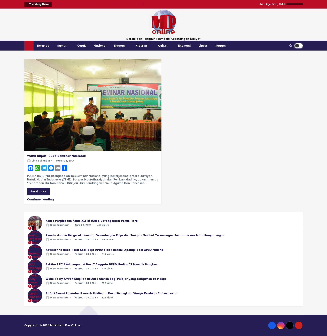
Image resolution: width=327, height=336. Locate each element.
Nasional (100, 45)
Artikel (162, 45)
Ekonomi (184, 45)
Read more (38, 191)
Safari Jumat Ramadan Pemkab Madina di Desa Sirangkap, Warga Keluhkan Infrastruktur (112, 293)
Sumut (61, 45)
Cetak (81, 45)
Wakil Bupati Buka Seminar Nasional (56, 156)
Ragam (220, 45)
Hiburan (141, 45)
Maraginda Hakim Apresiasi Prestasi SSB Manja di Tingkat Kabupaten (98, 4)
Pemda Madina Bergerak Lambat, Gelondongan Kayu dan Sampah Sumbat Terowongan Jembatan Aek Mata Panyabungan (135, 235)
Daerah (119, 45)
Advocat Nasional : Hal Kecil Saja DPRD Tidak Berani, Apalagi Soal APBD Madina (104, 249)
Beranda (43, 45)
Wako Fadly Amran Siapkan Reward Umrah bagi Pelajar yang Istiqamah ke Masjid (106, 279)
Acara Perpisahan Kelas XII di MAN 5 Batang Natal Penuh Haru (92, 220)
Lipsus (203, 45)
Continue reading (41, 199)
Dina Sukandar (41, 160)
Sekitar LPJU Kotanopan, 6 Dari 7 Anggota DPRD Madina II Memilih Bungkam (102, 264)
